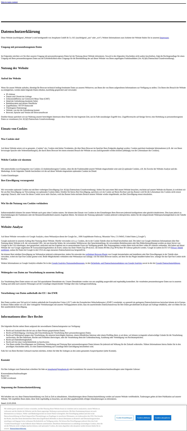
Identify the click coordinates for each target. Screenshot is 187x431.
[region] (93, 418)
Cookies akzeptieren (162, 418)
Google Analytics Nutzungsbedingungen (68, 263)
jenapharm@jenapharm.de (58, 369)
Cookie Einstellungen (124, 418)
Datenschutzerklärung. (18, 428)
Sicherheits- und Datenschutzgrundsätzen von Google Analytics (116, 263)
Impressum (164, 38)
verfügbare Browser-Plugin (96, 254)
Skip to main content (9, 2)
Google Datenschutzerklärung (168, 263)
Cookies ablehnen (143, 418)
